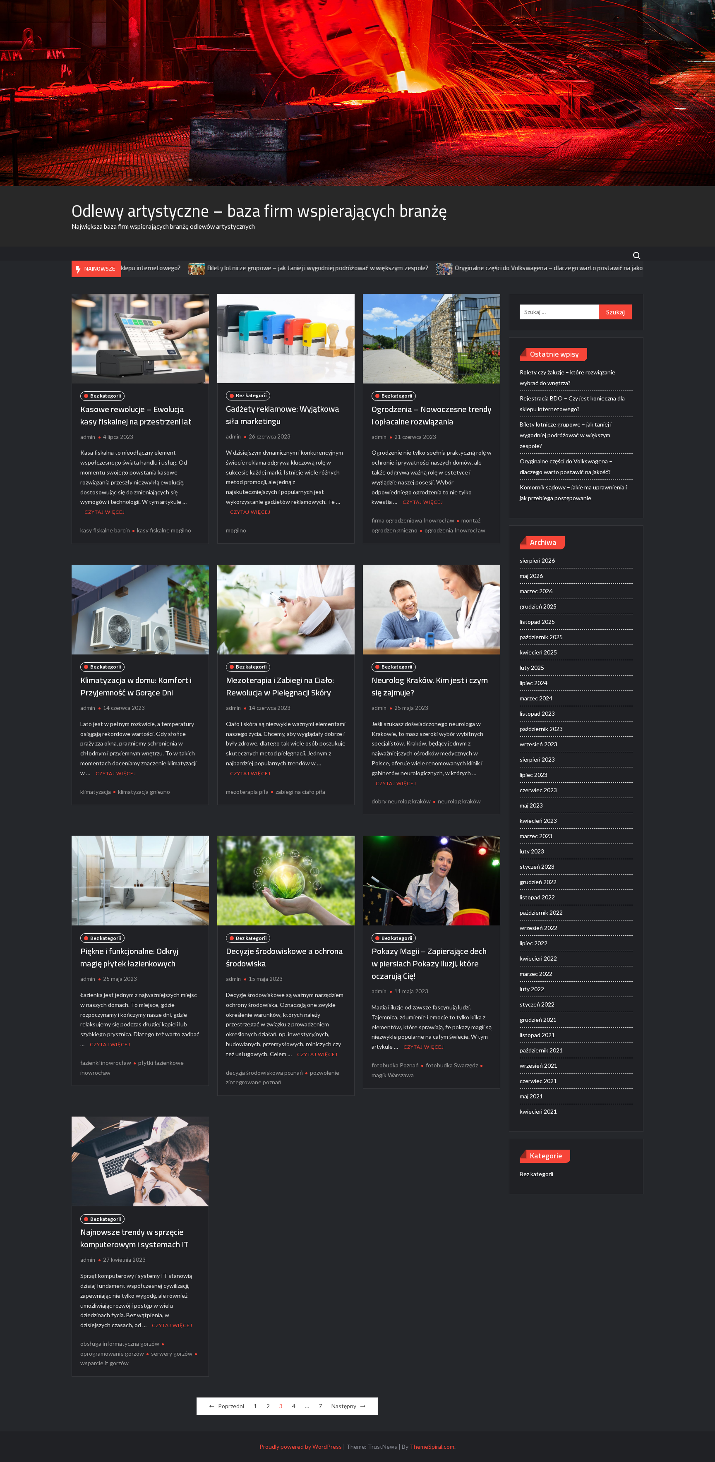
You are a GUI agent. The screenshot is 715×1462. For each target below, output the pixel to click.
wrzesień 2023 (538, 744)
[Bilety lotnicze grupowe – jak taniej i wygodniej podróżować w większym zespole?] (138, 267)
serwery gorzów (171, 1353)
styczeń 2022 (537, 1004)
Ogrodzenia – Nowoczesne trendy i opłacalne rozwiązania (432, 415)
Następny (343, 1405)
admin (87, 437)
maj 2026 (531, 575)
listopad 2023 (537, 713)
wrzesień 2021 (538, 1065)
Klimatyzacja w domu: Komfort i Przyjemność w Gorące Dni (136, 686)
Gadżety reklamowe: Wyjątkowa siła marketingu (282, 415)
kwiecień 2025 (538, 652)
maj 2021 (531, 1096)
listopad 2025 (537, 621)
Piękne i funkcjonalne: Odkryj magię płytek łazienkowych (129, 957)
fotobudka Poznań (395, 1065)
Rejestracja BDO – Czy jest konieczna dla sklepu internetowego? (572, 403)
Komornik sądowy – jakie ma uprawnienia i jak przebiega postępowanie (573, 492)
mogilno (236, 530)
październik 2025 (541, 636)
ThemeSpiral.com (432, 1446)
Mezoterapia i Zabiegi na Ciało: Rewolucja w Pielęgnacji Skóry (280, 686)
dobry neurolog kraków (401, 801)
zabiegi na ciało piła (300, 791)
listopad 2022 (537, 897)
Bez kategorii (105, 396)
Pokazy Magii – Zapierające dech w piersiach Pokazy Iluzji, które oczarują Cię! (429, 963)
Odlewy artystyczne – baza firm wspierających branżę (259, 210)
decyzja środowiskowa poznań (264, 1072)
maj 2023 (531, 805)
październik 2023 (541, 728)
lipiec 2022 (533, 943)
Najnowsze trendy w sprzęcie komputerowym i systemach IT (134, 1238)
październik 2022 (541, 912)
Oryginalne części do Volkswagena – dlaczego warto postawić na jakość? (494, 268)
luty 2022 (532, 988)
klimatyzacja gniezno (144, 791)
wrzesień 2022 (538, 927)
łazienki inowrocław (105, 1062)
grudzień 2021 (538, 1019)
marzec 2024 (536, 698)
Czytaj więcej (104, 512)
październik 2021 (541, 1050)
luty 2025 (532, 667)
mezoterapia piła (247, 791)
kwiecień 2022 (538, 958)
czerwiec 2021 (538, 1080)
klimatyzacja (95, 791)
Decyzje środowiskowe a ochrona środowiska (284, 957)
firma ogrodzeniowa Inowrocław (413, 520)
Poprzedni (231, 1405)
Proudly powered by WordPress (300, 1446)
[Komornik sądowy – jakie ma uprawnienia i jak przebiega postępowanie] (609, 267)
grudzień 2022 (538, 881)
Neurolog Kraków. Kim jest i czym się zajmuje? (430, 686)
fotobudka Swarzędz (452, 1065)
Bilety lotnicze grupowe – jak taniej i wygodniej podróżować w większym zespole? (258, 268)
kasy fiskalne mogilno (164, 530)
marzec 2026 (536, 590)
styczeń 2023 (537, 866)
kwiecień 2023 (538, 820)
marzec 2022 (536, 973)
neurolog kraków (459, 801)
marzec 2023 (536, 835)
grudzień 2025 (538, 606)
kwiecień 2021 (538, 1111)
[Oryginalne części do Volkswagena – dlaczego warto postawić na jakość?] (386, 267)
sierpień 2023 (537, 759)
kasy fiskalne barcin (105, 530)
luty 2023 (532, 851)
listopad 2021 (537, 1034)
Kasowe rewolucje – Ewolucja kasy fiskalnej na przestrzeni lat (136, 415)
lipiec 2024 (533, 682)
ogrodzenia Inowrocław (455, 530)
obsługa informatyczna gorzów (119, 1343)
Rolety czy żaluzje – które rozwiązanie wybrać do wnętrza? (567, 377)
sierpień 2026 (537, 560)
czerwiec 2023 (538, 789)
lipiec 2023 (533, 774)
